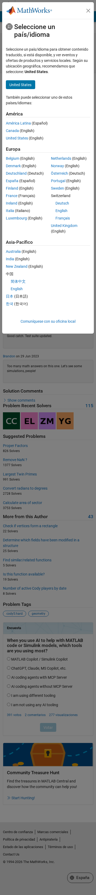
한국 (9, 304)
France (11, 196)
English (61, 211)
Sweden (57, 188)
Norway (57, 166)
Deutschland (16, 173)
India (10, 259)
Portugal (58, 181)
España (12, 181)
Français (62, 218)
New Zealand (16, 266)
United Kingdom (64, 225)
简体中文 (18, 281)
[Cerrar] (88, 10)
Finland (12, 188)
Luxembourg (16, 218)
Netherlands (61, 158)
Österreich (59, 173)
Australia (13, 251)
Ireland (11, 203)
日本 (9, 296)
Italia (10, 211)
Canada (12, 131)
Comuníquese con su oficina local (48, 321)
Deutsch (62, 203)
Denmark (13, 166)
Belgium (12, 158)
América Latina (18, 123)
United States (17, 138)
